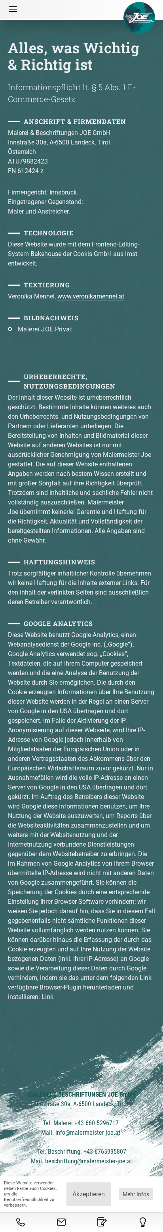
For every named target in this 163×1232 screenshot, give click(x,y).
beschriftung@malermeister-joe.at (88, 1161)
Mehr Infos (136, 1194)
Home (139, 18)
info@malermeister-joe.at (88, 1132)
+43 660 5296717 (96, 1123)
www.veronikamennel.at (90, 296)
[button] (13, 10)
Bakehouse (45, 254)
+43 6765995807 (104, 1151)
